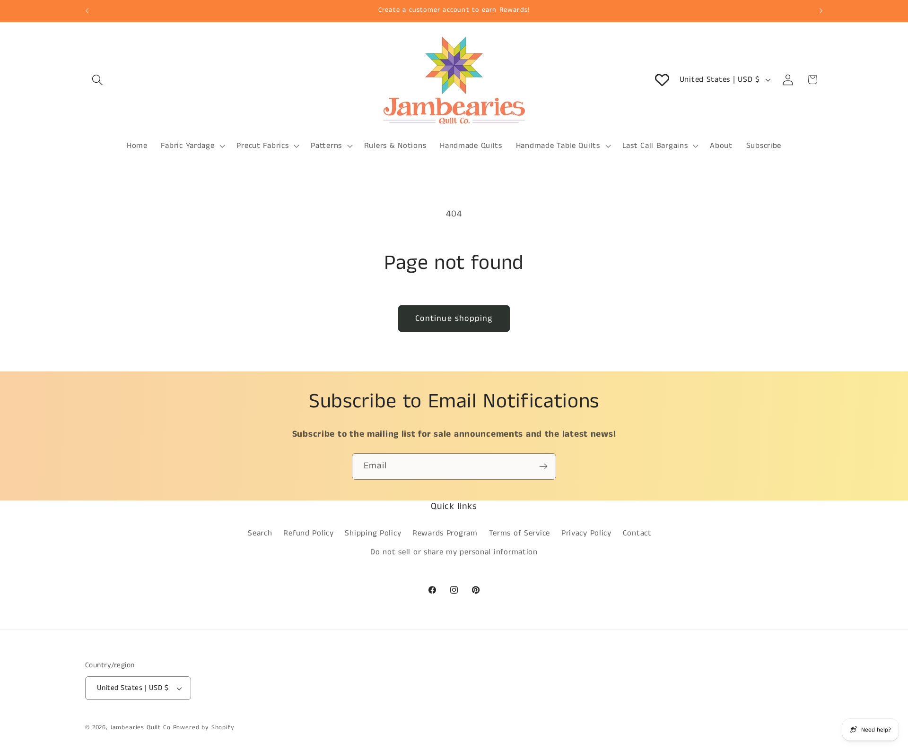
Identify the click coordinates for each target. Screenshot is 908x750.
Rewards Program (445, 533)
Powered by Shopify (204, 727)
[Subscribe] (543, 466)
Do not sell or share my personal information (454, 552)
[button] (97, 79)
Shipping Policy (373, 533)
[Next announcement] (821, 11)
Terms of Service (519, 533)
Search (260, 533)
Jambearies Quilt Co (140, 727)
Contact (637, 533)
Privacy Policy (586, 533)
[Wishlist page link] (662, 80)
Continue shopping (453, 318)
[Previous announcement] (87, 11)
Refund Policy (308, 533)
